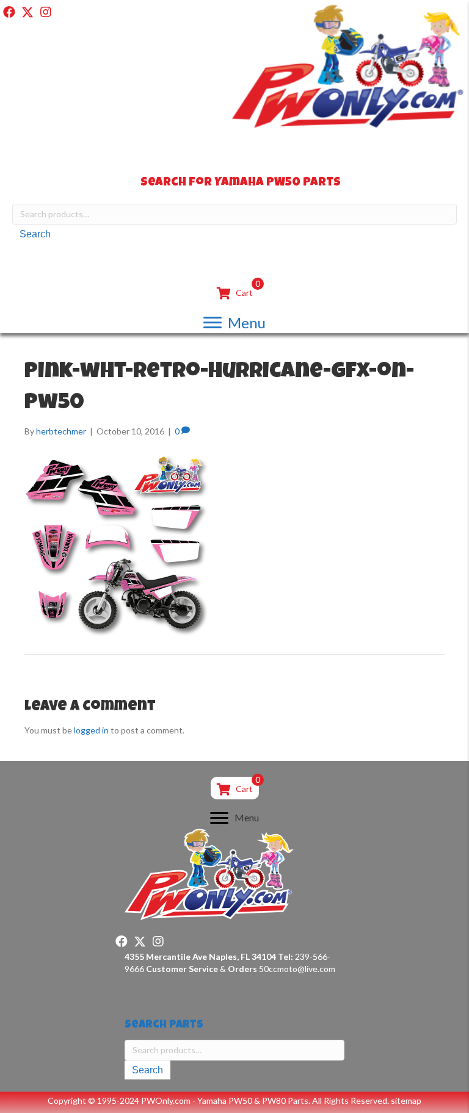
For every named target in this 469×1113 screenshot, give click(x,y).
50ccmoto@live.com (297, 969)
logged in (91, 730)
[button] (9, 12)
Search (35, 234)
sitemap (406, 1100)
